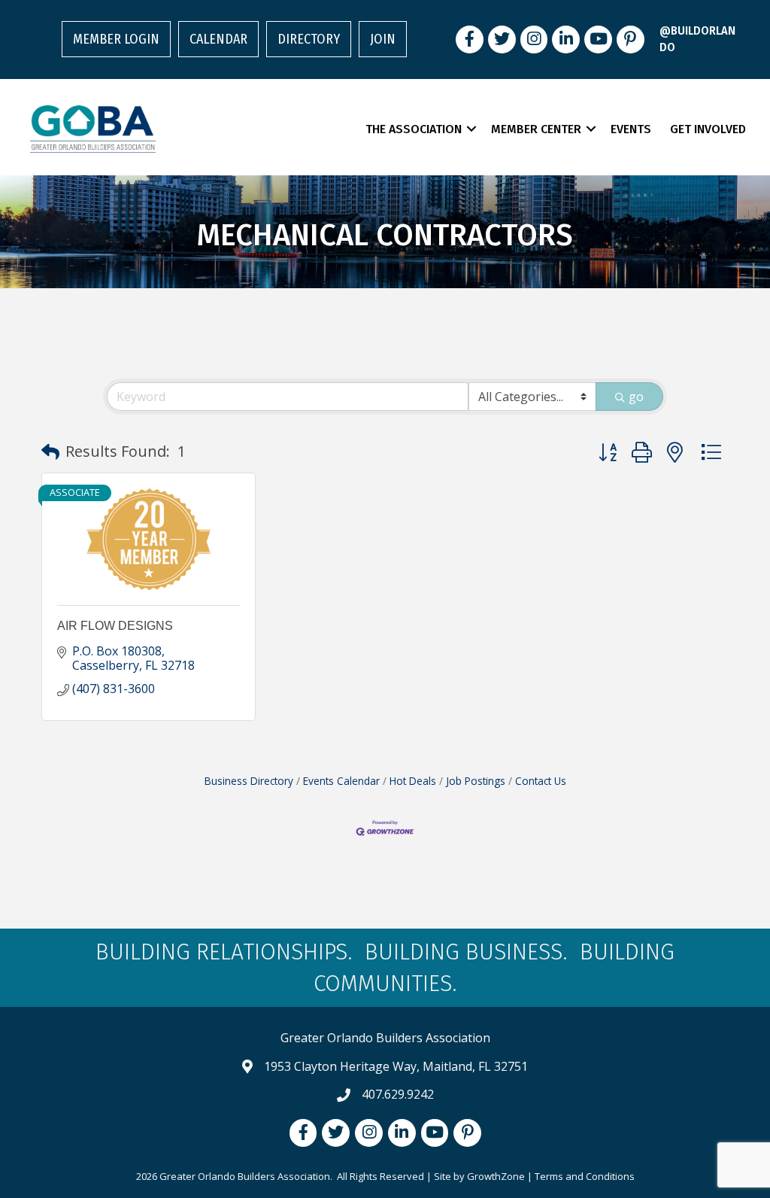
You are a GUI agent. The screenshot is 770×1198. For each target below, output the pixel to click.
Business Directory (249, 781)
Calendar (218, 39)
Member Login (116, 39)
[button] (50, 451)
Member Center (536, 129)
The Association (413, 129)
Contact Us (540, 781)
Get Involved (708, 129)
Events (631, 129)
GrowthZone (496, 1176)
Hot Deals (413, 781)
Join (383, 39)
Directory (308, 39)
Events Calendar (341, 781)
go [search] (636, 396)
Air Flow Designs (115, 625)
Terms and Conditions (585, 1176)
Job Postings (475, 781)
